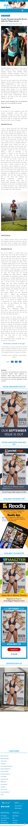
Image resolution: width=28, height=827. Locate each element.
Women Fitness (8, 6)
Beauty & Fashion (4, 756)
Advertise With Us (18, 805)
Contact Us (15, 822)
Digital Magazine (18, 808)
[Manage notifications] (25, 824)
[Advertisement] (14, 719)
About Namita (15, 815)
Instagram (9, 806)
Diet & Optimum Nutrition (7, 766)
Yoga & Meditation (5, 792)
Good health (3, 776)
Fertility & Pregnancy (5, 774)
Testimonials (15, 820)
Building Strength (5, 758)
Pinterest (7, 806)
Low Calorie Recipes (5, 818)
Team (14, 818)
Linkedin (5, 806)
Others (2, 794)
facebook (2, 806)
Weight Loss (3, 781)
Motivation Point (4, 779)
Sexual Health (4, 784)
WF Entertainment (4, 822)
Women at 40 (4, 789)
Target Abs (3, 787)
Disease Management (5, 768)
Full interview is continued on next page (14, 343)
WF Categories (4, 815)
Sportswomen (6, 15)
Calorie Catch (4, 761)
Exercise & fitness (5, 771)
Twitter (3, 806)
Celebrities (3, 763)
